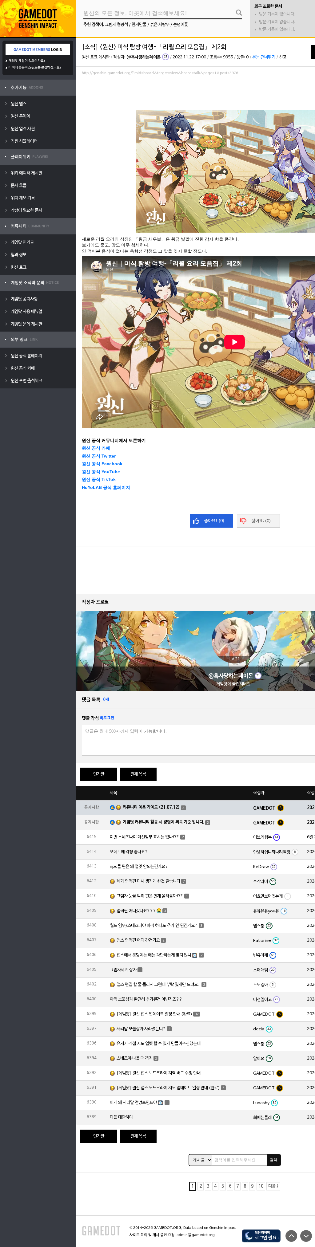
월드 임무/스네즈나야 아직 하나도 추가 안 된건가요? (154, 925)
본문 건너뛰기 (263, 57)
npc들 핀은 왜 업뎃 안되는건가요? (139, 866)
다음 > (273, 1186)
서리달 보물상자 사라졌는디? (141, 1029)
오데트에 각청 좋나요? (129, 852)
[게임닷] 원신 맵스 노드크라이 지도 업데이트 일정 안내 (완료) (168, 1088)
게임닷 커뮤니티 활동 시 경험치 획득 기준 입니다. (163, 822)
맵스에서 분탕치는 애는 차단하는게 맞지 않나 (154, 955)
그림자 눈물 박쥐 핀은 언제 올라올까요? (150, 896)
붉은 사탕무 (159, 24)
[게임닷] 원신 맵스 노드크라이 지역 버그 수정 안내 (159, 1073)
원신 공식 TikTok (99, 479)
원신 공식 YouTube (101, 471)
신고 (282, 57)
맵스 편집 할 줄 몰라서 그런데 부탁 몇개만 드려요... (159, 984)
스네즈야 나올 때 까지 (135, 1058)
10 (260, 1186)
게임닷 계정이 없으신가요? (27, 61)
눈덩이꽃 (180, 24)
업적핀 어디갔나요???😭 (139, 911)
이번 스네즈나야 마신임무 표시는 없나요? (144, 837)
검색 (273, 1160)
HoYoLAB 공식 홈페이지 (106, 487)
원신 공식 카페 (96, 448)
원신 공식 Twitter (99, 456)
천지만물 (139, 24)
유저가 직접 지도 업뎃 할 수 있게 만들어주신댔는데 (159, 1043)
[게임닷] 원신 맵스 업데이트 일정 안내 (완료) (154, 1014)
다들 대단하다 (121, 1117)
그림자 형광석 (116, 24)
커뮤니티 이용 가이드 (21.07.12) (151, 807)
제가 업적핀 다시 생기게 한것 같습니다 (148, 881)
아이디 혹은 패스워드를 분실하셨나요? (35, 67)
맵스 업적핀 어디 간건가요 (138, 940)
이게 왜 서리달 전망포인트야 (133, 1102)
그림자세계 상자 (123, 970)
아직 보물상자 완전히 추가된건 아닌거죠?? (146, 999)
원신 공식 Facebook (102, 463)
